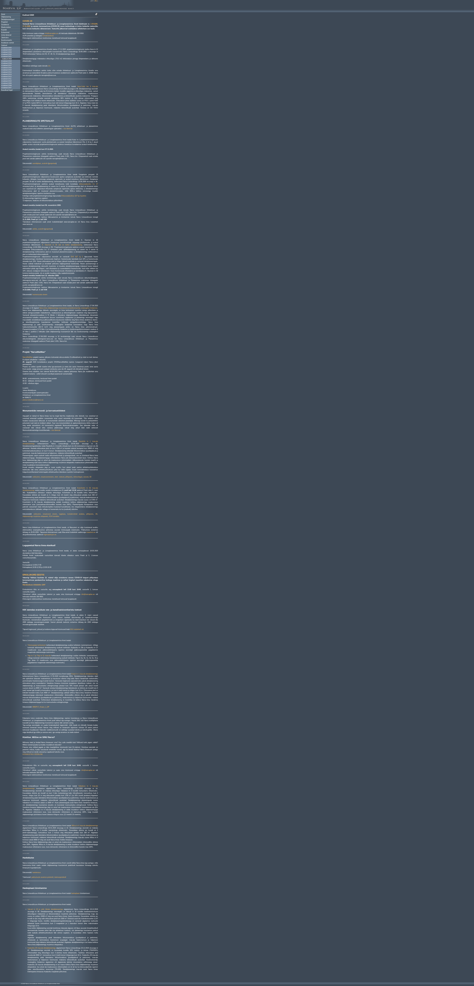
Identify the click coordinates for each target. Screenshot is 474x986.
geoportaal (52, 163)
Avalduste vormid (7, 43)
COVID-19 (27, 21)
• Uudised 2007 (6, 87)
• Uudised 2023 (6, 52)
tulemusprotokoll (60, 877)
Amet (3, 14)
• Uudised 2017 (6, 65)
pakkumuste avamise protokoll (42, 877)
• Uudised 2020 (6, 59)
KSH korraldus (54, 516)
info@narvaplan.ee (51, 33)
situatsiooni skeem (50, 514)
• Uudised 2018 (6, 63)
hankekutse (36, 872)
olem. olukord (59, 477)
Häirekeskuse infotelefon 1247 (34, 585)
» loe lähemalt (67, 129)
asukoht (45, 163)
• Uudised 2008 (6, 85)
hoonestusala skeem (39, 294)
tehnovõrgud (77, 477)
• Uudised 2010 (6, 81)
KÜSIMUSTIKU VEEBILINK (33, 754)
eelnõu (34, 229)
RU (96, 1)
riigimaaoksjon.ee (50, 534)
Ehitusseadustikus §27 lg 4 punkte (73, 196)
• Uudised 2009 (6, 83)
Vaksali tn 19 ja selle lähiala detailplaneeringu (45, 909)
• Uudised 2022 (6, 54)
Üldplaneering (6, 17)
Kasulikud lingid (6, 90)
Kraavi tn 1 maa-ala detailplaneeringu (84, 674)
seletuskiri (36, 477)
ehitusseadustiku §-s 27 (88, 184)
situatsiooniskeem (47, 477)
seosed (85, 477)
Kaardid (4, 30)
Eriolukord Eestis (33, 575)
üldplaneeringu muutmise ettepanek (35, 516)
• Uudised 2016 (6, 67)
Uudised (4, 45)
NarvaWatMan (28, 357)
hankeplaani (75, 893)
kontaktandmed (47, 36)
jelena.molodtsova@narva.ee (33, 400)
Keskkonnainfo (6, 40)
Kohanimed (5, 32)
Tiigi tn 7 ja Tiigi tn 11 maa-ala (39, 656)
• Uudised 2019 (6, 61)
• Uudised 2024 (6, 50)
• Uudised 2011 (6, 79)
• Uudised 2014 (6, 72)
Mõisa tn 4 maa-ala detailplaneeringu (85, 825)
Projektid (4, 22)
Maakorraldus (6, 27)
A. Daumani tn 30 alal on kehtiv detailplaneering (62, 245)
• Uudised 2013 (6, 74)
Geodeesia (5, 25)
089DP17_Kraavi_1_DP (40, 707)
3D (90, 477)
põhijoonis (68, 477)
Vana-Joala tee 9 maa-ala (87, 86)
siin (49, 66)
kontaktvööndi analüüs (75, 514)
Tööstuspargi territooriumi (37, 645)
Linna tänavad (6, 35)
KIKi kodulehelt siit (77, 629)
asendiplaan (36, 163)
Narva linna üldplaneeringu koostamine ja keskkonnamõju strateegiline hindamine (68, 308)
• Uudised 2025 (6, 47)
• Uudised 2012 (6, 76)
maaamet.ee (90, 532)
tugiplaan (62, 514)
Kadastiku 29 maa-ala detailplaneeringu (42, 948)
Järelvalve (5, 37)
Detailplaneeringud (7, 19)
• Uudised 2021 (6, 56)
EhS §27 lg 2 (77, 257)
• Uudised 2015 (6, 70)
